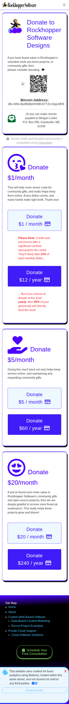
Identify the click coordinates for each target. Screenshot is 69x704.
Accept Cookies (34, 699)
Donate (31, 220)
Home (12, 615)
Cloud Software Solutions (27, 643)
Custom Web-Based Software (26, 625)
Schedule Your (34, 660)
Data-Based (30, 629)
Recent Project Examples (27, 634)
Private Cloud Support (22, 639)
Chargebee (45, 142)
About (12, 620)
